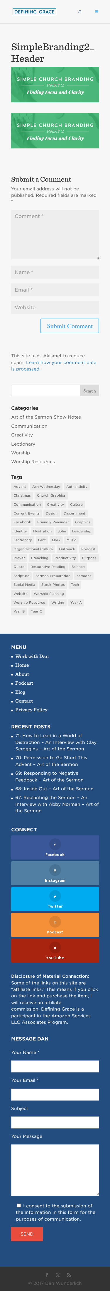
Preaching (39, 558)
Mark (56, 540)
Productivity (65, 558)
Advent (19, 487)
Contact (24, 701)
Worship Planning (49, 594)
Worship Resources (33, 461)
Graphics (82, 522)
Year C (36, 611)
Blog (20, 692)
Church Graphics (51, 495)
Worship (20, 453)
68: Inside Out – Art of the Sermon (54, 788)
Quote (18, 567)
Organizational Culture (33, 549)
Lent (42, 540)
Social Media (24, 585)
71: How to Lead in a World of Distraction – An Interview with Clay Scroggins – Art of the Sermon (56, 742)
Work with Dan (32, 656)
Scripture (21, 576)
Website (20, 594)
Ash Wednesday (46, 487)
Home (22, 665)
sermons (84, 576)
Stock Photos (53, 585)
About (22, 674)
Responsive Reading (48, 567)
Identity (20, 531)
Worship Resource (29, 602)
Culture (76, 504)
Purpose (89, 558)
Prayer (19, 558)
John (62, 531)
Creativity (22, 435)
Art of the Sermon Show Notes (46, 417)
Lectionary (23, 444)
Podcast (88, 549)
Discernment (74, 513)
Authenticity (76, 487)
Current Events (26, 513)
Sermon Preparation (52, 576)
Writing (57, 602)
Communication (29, 426)
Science (78, 567)
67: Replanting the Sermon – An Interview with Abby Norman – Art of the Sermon (57, 804)
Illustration (42, 531)
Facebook (22, 522)
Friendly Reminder (53, 522)
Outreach (67, 549)
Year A (76, 602)
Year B (19, 611)
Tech (75, 585)
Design (51, 513)
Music (71, 540)
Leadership (81, 531)
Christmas (22, 495)
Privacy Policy (31, 709)
